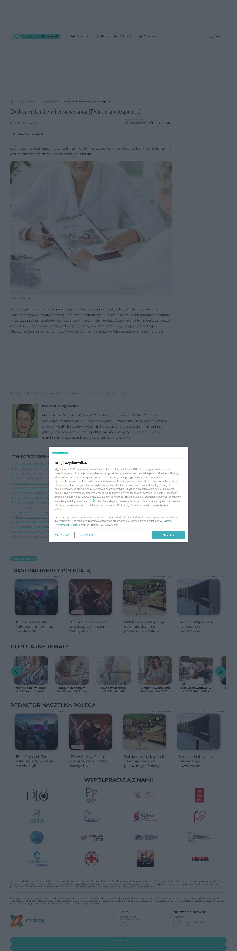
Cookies (75, 524)
